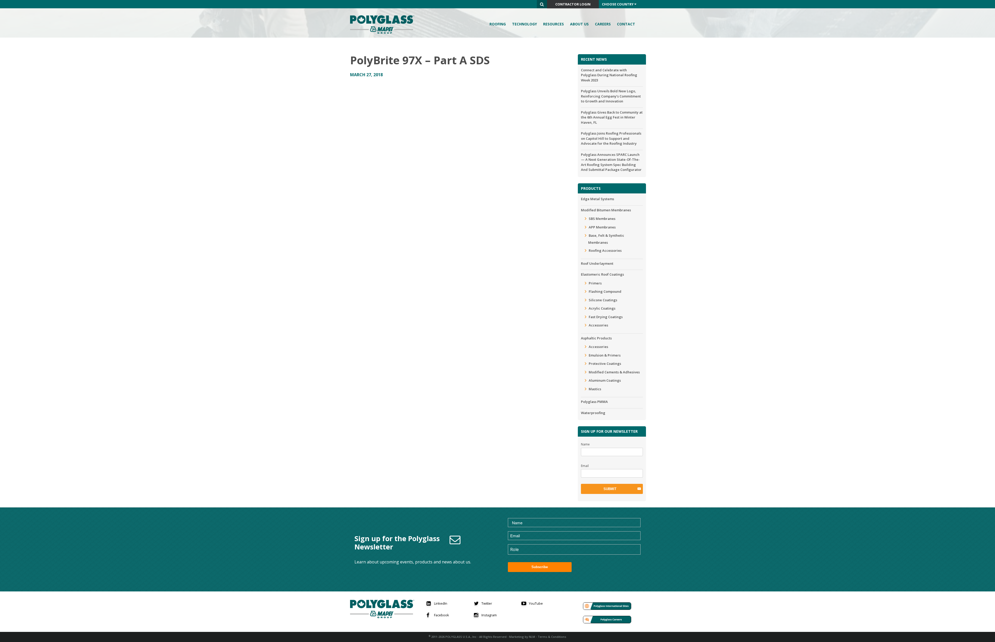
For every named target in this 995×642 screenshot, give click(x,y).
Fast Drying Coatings (606, 317)
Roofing (497, 24)
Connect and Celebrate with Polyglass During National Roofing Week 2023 (609, 75)
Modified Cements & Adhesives (614, 372)
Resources (553, 24)
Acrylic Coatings (602, 308)
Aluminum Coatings (605, 380)
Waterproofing (593, 412)
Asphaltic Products (596, 338)
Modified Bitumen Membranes (606, 210)
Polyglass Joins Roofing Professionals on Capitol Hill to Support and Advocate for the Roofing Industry (611, 138)
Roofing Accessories (605, 250)
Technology (524, 24)
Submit (609, 489)
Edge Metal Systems (597, 199)
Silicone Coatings (603, 300)
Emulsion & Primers (605, 355)
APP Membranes (602, 227)
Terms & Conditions (552, 637)
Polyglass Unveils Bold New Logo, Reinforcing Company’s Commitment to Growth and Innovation (611, 96)
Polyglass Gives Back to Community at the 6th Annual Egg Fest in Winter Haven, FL (612, 117)
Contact (626, 24)
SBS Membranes (602, 218)
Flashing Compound (605, 291)
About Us (579, 24)
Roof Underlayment (597, 263)
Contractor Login (573, 4)
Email (585, 466)
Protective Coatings (605, 363)
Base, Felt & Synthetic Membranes (606, 239)
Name (585, 444)
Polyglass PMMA (594, 401)
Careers (603, 24)
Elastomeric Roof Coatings (602, 274)
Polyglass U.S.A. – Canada (383, 24)
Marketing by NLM (522, 637)
